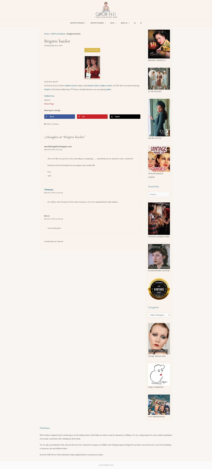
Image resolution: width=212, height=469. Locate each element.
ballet (109, 89)
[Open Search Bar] (141, 23)
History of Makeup (97, 23)
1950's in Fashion (58, 34)
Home (46, 34)
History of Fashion (77, 23)
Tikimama (48, 189)
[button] (135, 23)
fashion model (71, 85)
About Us (124, 23)
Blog (112, 23)
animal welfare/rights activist (99, 85)
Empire (47, 89)
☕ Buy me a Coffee (92, 50)
